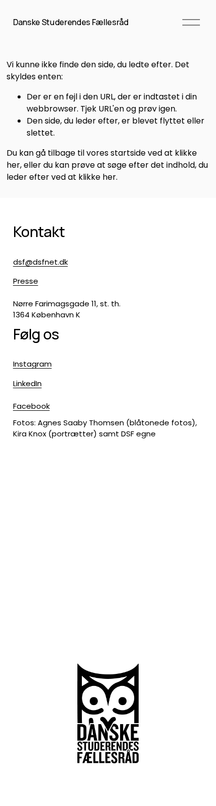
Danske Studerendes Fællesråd (71, 22)
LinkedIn (27, 383)
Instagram (32, 364)
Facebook (31, 406)
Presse (25, 281)
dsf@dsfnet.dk (40, 262)
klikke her (97, 177)
